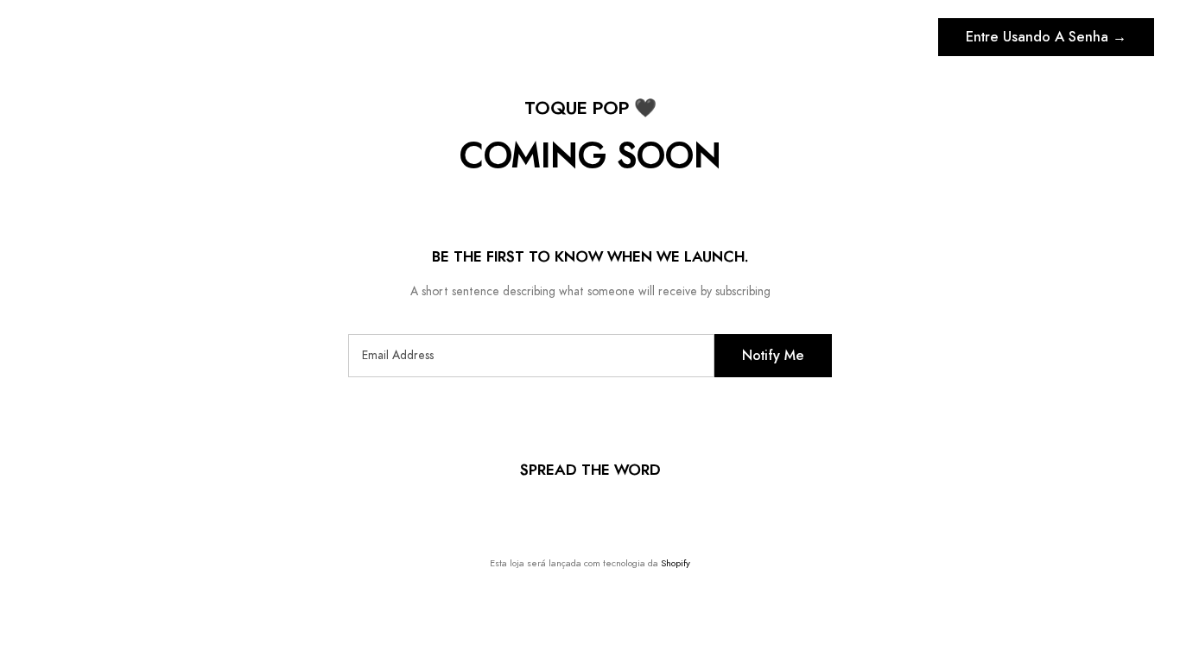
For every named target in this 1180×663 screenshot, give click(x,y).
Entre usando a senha (1046, 37)
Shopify (675, 563)
